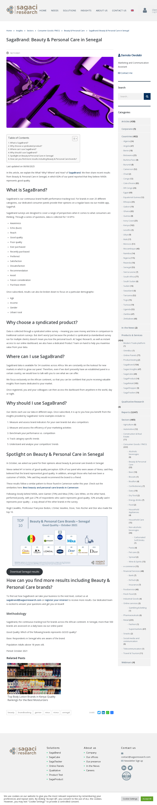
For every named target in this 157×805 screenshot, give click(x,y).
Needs (54, 10)
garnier (38, 712)
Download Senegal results (24, 571)
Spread (132, 557)
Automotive (128, 429)
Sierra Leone (129, 272)
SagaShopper (129, 388)
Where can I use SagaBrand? (23, 149)
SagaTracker (129, 392)
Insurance (133, 584)
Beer (131, 472)
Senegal (66, 712)
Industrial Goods (131, 598)
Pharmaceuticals (131, 615)
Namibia (127, 253)
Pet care (132, 552)
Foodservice (129, 589)
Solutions (69, 10)
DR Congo (127, 188)
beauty (11, 712)
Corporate (127, 128)
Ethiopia (127, 201)
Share (92, 712)
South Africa (129, 276)
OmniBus (127, 350)
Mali (125, 239)
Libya (125, 234)
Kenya (126, 225)
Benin (126, 150)
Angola (126, 146)
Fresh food (128, 594)
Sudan (126, 286)
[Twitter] (130, 767)
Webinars (127, 662)
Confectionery (135, 486)
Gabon (126, 206)
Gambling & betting (137, 607)
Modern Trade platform (134, 343)
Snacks (126, 633)
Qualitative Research (133, 401)
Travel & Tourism (131, 653)
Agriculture (128, 424)
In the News (128, 327)
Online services (130, 603)
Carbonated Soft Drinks (139, 539)
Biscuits (132, 476)
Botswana (128, 155)
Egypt (125, 192)
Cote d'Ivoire (129, 183)
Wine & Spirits (135, 561)
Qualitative (55, 770)
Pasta (131, 547)
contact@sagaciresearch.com (135, 756)
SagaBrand (128, 364)
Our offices (92, 757)
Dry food (133, 495)
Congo (126, 178)
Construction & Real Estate (132, 435)
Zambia (126, 314)
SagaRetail (128, 383)
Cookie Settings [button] (130, 798)
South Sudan (129, 281)
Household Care (136, 519)
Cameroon (128, 169)
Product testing (130, 359)
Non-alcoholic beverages (135, 528)
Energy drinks (135, 500)
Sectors (126, 419)
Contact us (119, 10)
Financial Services (131, 571)
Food (131, 504)
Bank (131, 575)
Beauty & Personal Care (137, 463)
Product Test (56, 775)
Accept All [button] (147, 798)
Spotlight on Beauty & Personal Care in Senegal (31, 155)
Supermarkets (135, 629)
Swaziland (128, 290)
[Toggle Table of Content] (73, 138)
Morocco (127, 244)
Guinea (126, 216)
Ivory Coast (128, 220)
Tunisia (126, 304)
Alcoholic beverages (134, 453)
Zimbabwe (128, 318)
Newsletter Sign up (133, 760)
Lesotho (127, 230)
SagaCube (128, 374)
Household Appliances (134, 511)
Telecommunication (132, 648)
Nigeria (126, 258)
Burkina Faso (129, 159)
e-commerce (129, 566)
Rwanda (127, 262)
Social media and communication (131, 640)
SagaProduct (129, 378)
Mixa (47, 712)
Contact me (126, 73)
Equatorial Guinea (131, 197)
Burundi (127, 164)
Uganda (127, 309)
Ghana (126, 211)
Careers (90, 770)
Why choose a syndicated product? (26, 146)
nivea (56, 712)
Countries (127, 136)
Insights (86, 10)
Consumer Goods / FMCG (135, 444)
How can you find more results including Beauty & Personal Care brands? (43, 159)
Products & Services (132, 335)
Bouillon (132, 481)
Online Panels (129, 355)
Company (91, 753)
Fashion (132, 624)
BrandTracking (24, 712)
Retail (126, 620)
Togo (125, 300)
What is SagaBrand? (19, 143)
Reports (126, 412)
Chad (125, 174)
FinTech (132, 580)
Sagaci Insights (130, 369)
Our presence (93, 761)
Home (42, 10)
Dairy (131, 490)
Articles (126, 121)
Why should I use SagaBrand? (23, 152)
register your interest (56, 600)
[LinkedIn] (124, 767)
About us (101, 10)
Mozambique (129, 248)
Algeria (126, 141)
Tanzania (127, 295)
